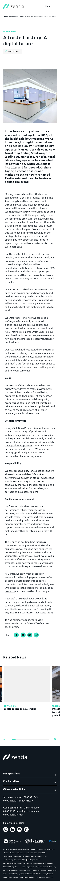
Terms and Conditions (35, 849)
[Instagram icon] (5, 829)
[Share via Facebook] (16, 635)
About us (13, 16)
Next (55, 739)
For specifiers (11, 773)
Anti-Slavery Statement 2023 (37, 856)
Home (6, 16)
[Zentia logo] (13, 6)
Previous (4, 739)
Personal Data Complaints (13, 852)
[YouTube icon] (19, 829)
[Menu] (55, 6)
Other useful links (14, 789)
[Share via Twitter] (23, 635)
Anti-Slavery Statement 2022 (15, 859)
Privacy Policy (49, 849)
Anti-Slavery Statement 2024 (15, 856)
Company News (24, 16)
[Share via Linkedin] (29, 635)
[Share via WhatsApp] (36, 635)
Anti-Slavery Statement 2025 (35, 852)
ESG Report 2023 (33, 859)
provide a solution (28, 441)
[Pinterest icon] (26, 829)
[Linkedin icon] (12, 829)
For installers (11, 781)
